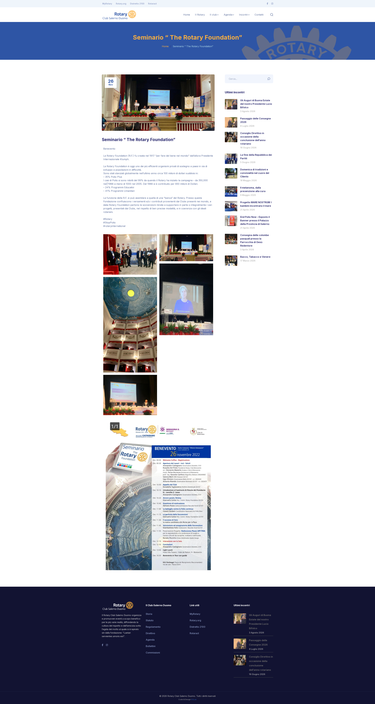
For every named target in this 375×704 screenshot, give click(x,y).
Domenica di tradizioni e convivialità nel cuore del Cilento (254, 173)
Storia (149, 613)
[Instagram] (272, 3)
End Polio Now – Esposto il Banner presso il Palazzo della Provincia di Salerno (255, 220)
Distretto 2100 (137, 3)
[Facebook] (267, 3)
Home (165, 46)
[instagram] (107, 645)
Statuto (150, 620)
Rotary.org (121, 3)
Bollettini (150, 646)
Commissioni (153, 652)
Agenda (150, 639)
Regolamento (153, 626)
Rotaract (152, 3)
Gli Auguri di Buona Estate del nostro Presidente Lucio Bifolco (256, 104)
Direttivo (150, 633)
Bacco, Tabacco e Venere (255, 256)
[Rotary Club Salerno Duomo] (119, 14)
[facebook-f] (102, 645)
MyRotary (107, 3)
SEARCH (269, 78)
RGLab (194, 699)
